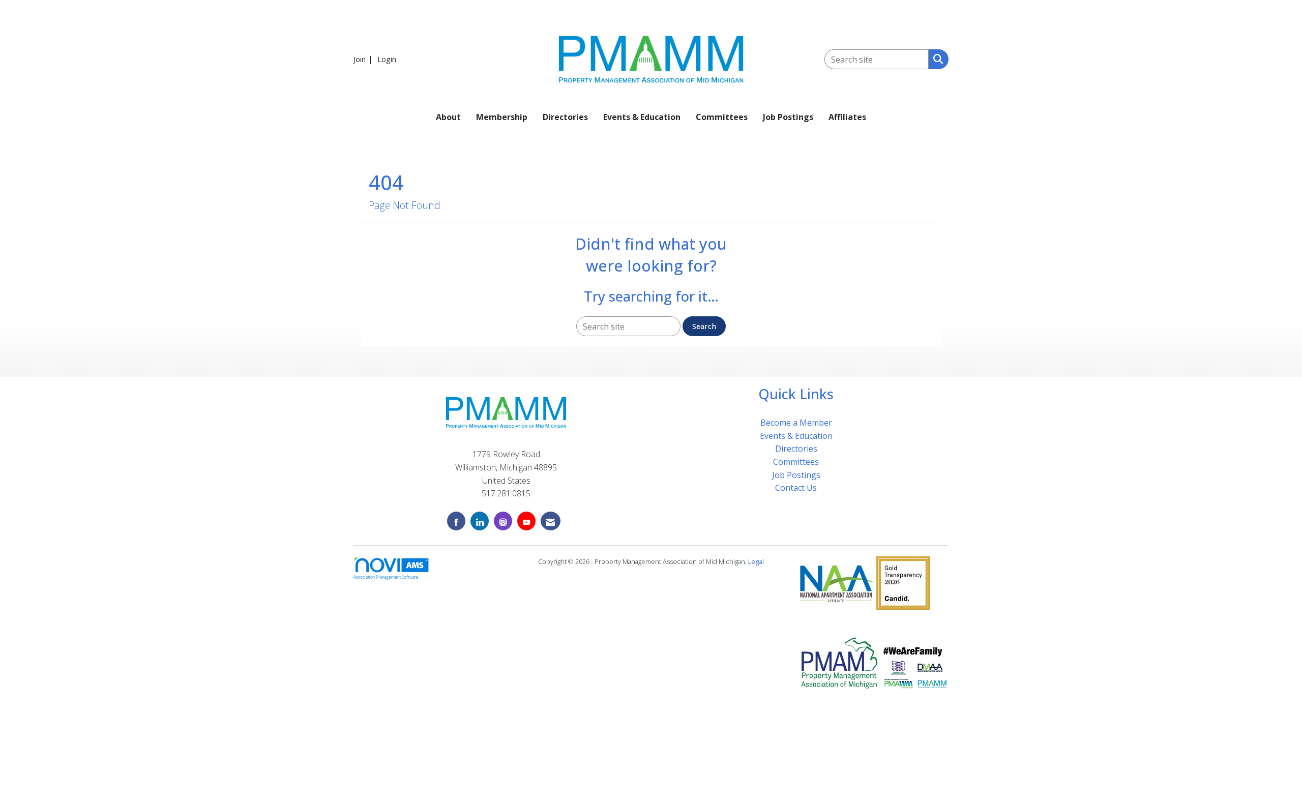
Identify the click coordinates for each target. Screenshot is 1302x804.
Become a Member (796, 422)
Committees (722, 117)
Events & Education (641, 117)
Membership (501, 117)
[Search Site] (936, 58)
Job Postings (788, 117)
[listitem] (364, 59)
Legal (756, 561)
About (448, 117)
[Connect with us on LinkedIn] (479, 521)
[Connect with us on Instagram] (503, 521)
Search (704, 326)
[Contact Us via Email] (550, 521)
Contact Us (796, 487)
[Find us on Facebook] (456, 521)
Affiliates (847, 117)
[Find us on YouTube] (526, 521)
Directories (565, 117)
